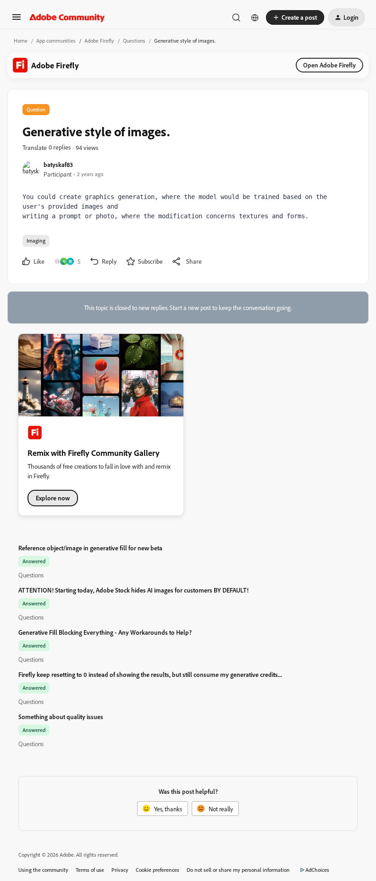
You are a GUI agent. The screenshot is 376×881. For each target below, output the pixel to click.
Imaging (36, 240)
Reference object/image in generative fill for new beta (90, 548)
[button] (16, 20)
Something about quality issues (60, 716)
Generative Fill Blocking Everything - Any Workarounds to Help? (105, 632)
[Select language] (255, 17)
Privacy (119, 869)
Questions (134, 40)
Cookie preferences (157, 869)
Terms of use (90, 869)
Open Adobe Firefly (329, 65)
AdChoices (317, 869)
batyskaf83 (58, 164)
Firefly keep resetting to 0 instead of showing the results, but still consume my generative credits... (150, 674)
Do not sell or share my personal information (238, 869)
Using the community (43, 869)
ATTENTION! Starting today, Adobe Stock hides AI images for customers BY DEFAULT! (133, 590)
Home (21, 40)
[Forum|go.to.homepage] (67, 17)
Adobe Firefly (99, 40)
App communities (56, 40)
